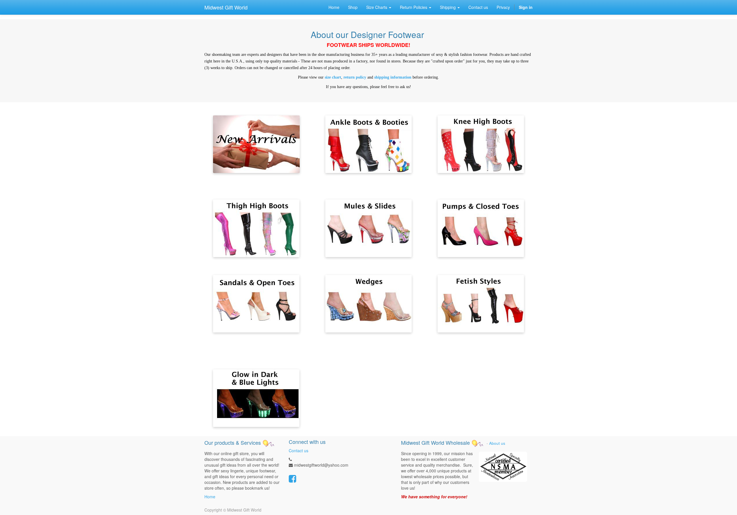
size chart (333, 77)
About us (497, 443)
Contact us (298, 450)
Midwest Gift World (226, 7)
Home (209, 496)
